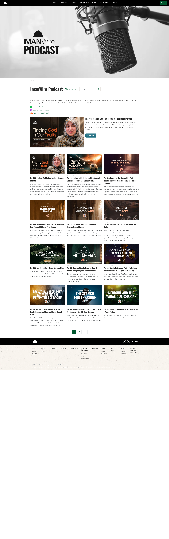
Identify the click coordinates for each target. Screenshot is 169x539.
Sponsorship (85, 358)
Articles (73, 3)
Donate (163, 3)
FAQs (82, 356)
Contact (34, 355)
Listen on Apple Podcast (41, 110)
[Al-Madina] (5, 2)
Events (115, 3)
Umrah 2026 (95, 348)
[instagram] (136, 341)
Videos (55, 3)
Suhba (94, 3)
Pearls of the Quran (84, 349)
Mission (34, 351)
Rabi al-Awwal (104, 3)
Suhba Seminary (104, 352)
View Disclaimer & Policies (62, 364)
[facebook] (124, 341)
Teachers (34, 353)
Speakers (84, 353)
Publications (84, 3)
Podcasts (64, 3)
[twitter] (128, 341)
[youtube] (132, 341)
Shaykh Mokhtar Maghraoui (133, 350)
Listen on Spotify (38, 107)
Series (43, 351)
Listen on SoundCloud (41, 113)
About (33, 348)
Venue (83, 355)
